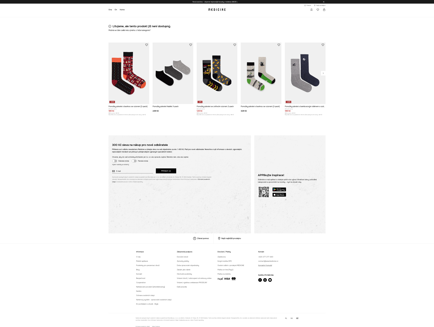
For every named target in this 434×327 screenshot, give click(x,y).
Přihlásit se (166, 171)
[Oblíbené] (317, 9)
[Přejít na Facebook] (260, 280)
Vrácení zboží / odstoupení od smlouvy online (194, 278)
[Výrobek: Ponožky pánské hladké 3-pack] (173, 73)
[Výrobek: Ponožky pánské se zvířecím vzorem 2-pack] (217, 73)
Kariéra (138, 291)
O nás (138, 257)
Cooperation (141, 283)
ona (110, 9)
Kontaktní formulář (265, 265)
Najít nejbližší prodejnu (231, 238)
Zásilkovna (222, 257)
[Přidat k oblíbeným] (146, 44)
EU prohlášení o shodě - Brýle (147, 304)
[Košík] (324, 9)
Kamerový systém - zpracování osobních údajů (154, 300)
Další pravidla (182, 287)
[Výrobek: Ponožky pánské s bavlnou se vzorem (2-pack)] (128, 73)
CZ (297, 318)
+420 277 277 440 (265, 257)
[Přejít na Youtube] (270, 280)
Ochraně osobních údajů (171, 320)
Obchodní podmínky (184, 274)
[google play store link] (279, 189)
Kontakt (139, 274)
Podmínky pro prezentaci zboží (147, 265)
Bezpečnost (140, 278)
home (122, 9)
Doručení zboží (182, 257)
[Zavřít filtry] (324, 2)
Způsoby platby (183, 261)
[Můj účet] (311, 9)
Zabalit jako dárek (183, 270)
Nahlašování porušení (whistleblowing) (150, 287)
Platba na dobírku (224, 274)
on (116, 9)
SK (292, 318)
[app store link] (279, 195)
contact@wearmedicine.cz (268, 261)
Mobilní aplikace (142, 261)
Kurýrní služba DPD (225, 261)
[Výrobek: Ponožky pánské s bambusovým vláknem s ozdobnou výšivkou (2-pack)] (305, 73)
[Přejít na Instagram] (265, 280)
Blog (138, 270)
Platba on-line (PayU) (225, 270)
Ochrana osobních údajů (145, 295)
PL (286, 318)
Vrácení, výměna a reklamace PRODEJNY (192, 283)
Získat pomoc (203, 238)
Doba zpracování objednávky (188, 265)
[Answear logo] (217, 9)
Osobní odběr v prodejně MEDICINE (231, 265)
